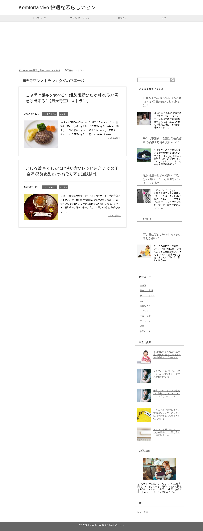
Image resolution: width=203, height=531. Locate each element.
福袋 (142, 326)
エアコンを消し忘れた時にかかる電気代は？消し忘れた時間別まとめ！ (166, 432)
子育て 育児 (146, 290)
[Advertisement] (101, 45)
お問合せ (122, 18)
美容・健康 (145, 316)
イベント (144, 311)
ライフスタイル (49, 114)
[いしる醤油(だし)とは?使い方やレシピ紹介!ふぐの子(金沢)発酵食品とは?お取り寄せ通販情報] (41, 217)
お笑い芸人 (145, 331)
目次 (163, 18)
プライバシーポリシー (81, 18)
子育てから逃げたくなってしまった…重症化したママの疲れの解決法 (166, 374)
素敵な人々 (145, 306)
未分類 (143, 285)
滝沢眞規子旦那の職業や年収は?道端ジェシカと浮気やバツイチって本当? (161, 179)
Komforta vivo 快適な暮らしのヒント (60, 7)
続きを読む (115, 138)
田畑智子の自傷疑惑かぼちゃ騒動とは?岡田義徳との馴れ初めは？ (162, 101)
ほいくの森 (142, 512)
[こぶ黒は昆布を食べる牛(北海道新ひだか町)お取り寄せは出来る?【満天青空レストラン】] (41, 146)
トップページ (39, 18)
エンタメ (63, 114)
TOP (39, 70)
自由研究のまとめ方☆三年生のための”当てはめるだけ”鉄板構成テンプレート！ (167, 355)
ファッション (146, 321)
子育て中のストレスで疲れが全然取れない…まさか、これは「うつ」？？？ (166, 393)
